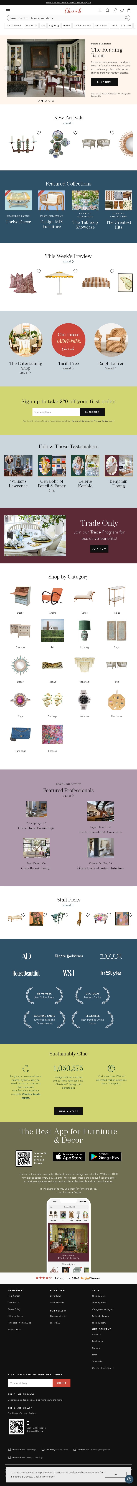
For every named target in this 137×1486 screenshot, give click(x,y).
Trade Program (57, 1302)
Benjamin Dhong (119, 483)
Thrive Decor (18, 221)
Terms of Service (80, 421)
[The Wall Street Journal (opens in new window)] (68, 972)
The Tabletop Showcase (85, 225)
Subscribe (92, 412)
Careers (96, 1348)
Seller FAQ (55, 1322)
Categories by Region (102, 1309)
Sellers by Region (100, 1316)
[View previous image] (6, 68)
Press (94, 1354)
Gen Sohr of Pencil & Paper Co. (52, 486)
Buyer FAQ (55, 1295)
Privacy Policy (101, 421)
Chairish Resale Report (103, 1368)
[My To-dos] (107, 11)
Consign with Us (58, 1316)
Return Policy (14, 1309)
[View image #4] (49, 101)
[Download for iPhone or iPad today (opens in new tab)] (69, 1156)
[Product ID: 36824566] (96, 144)
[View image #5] (53, 101)
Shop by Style (99, 1295)
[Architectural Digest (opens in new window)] (26, 956)
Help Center (14, 1295)
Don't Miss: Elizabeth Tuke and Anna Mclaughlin (68, 2)
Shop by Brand (99, 1302)
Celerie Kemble (85, 483)
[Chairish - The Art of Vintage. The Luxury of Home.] (73, 10)
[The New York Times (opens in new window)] (68, 956)
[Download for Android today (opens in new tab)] (105, 1156)
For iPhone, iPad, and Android (22, 1413)
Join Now (99, 548)
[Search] (126, 18)
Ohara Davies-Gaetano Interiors (100, 868)
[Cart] (129, 11)
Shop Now (104, 82)
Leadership (97, 1341)
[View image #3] (46, 101)
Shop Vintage (68, 1111)
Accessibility (14, 1329)
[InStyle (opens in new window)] (111, 972)
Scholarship (97, 1361)
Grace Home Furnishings (36, 828)
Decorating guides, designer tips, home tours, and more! (35, 1399)
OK (116, 1474)
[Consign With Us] (114, 11)
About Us (96, 1334)
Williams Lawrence (18, 483)
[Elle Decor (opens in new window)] (110, 956)
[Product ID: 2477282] (59, 282)
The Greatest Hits (118, 225)
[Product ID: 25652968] (22, 282)
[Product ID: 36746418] (22, 144)
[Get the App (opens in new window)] (24, 1158)
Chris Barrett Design (36, 868)
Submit (61, 1383)
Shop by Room (99, 1322)
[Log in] (100, 10)
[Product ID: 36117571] (96, 282)
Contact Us (13, 1302)
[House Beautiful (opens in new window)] (26, 972)
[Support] (129, 1479)
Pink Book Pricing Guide (19, 1322)
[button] (7, 10)
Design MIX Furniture (51, 224)
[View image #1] (39, 101)
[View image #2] (42, 101)
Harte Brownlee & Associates (100, 832)
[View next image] (85, 68)
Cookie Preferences (44, 1476)
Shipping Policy (15, 1316)
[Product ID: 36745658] (59, 144)
